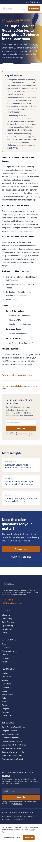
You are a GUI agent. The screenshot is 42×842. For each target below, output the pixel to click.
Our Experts (6, 648)
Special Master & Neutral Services (14, 745)
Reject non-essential (12, 838)
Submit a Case (34, 9)
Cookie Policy (28, 816)
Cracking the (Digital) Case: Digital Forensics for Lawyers (21, 499)
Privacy (4, 633)
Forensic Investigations (10, 738)
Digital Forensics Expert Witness (13, 727)
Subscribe (21, 428)
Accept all (29, 838)
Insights (5, 662)
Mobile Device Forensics (10, 734)
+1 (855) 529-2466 (32, 2)
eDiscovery (6, 615)
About (4, 644)
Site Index (5, 712)
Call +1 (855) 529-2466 (21, 557)
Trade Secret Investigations (12, 755)
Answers (5, 702)
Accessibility (6, 820)
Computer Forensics (9, 731)
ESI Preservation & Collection (12, 748)
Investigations (7, 629)
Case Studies (7, 677)
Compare (5, 709)
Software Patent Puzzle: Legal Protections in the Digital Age (19, 482)
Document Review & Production (13, 752)
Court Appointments (9, 651)
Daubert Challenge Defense (12, 741)
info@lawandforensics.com (12, 603)
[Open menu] (23, 8)
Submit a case (21, 549)
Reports (5, 680)
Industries (5, 658)
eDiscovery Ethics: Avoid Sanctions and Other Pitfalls (18, 466)
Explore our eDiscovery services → (17, 375)
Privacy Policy (29, 435)
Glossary (5, 705)
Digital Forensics (8, 622)
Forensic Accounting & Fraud (12, 759)
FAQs (4, 698)
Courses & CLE (7, 687)
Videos (4, 691)
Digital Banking (7, 626)
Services (5, 655)
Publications (6, 684)
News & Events (7, 694)
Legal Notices (17, 816)
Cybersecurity (7, 619)
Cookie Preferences (18, 820)
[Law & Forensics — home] (7, 8)
